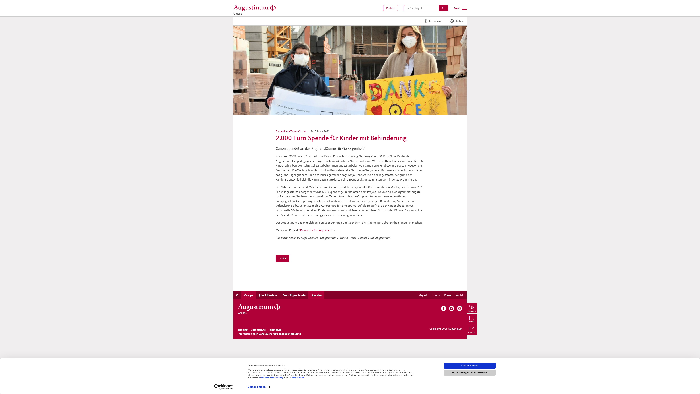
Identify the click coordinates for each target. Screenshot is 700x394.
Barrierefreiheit (436, 21)
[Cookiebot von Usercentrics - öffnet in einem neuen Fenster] (223, 387)
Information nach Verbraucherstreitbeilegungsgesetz (269, 334)
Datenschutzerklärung (271, 377)
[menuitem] (390, 8)
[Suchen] (443, 8)
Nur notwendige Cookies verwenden (470, 372)
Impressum (298, 377)
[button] (390, 8)
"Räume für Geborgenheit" (316, 230)
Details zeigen (257, 386)
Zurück (283, 258)
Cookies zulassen (469, 365)
